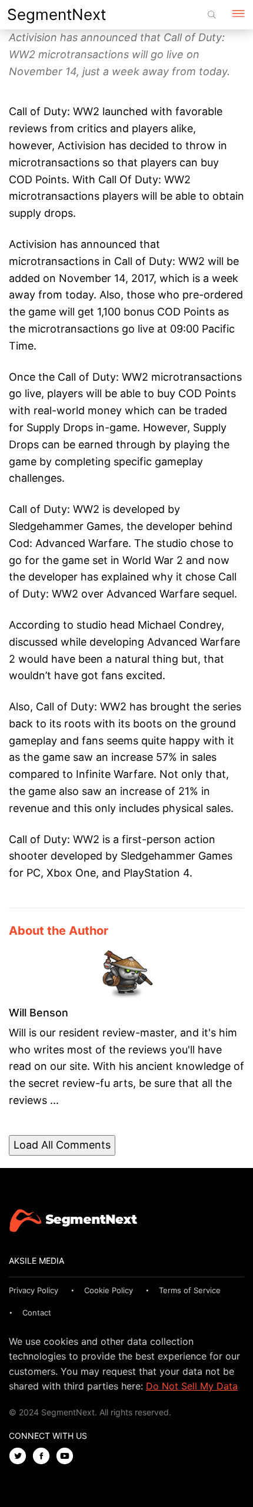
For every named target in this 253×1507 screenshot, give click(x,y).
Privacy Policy (33, 1290)
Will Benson (38, 1012)
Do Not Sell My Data (192, 1386)
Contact (36, 1312)
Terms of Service (190, 1290)
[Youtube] (67, 1457)
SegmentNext (56, 14)
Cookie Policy (108, 1290)
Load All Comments (62, 1145)
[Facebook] (44, 1457)
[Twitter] (20, 1457)
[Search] (212, 14)
